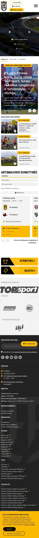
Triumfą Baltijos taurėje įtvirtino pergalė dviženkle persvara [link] (27, 158)
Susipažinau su (20, 352)
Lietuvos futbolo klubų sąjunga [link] (11, 493)
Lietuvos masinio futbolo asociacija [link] (13, 498)
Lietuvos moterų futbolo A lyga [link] (11, 471)
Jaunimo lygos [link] (6, 474)
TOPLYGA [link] (4, 467)
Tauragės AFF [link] (6, 449)
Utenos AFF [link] (5, 454)
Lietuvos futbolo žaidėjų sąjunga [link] (12, 507)
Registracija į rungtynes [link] (9, 425)
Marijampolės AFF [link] (7, 442)
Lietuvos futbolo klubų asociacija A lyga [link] (14, 491)
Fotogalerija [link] (5, 422)
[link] (4, 6)
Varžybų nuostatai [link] (7, 411)
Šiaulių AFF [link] (5, 447)
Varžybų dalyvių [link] (6, 413)
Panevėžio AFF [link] (6, 445)
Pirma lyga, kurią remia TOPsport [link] (12, 469)
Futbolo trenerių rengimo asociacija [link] (13, 489)
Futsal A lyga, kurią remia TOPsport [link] (13, 476)
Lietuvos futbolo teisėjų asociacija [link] (12, 496)
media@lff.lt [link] (7, 384)
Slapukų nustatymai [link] (14, 533)
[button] (32, 296)
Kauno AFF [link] (4, 438)
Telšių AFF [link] (4, 451)
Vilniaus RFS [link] (5, 456)
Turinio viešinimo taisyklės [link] (9, 427)
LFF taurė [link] (4, 464)
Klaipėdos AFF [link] (6, 440)
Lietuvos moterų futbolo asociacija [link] (13, 500)
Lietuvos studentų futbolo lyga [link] (11, 478)
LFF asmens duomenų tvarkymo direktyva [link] (24, 352)
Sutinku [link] (9, 529)
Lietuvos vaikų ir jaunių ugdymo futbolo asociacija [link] (18, 505)
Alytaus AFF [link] (5, 435)
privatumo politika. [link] (29, 524)
